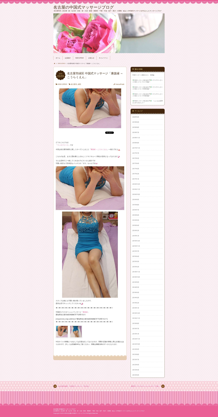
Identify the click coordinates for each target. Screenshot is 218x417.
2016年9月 (135, 199)
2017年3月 (135, 168)
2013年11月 (136, 318)
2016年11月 (136, 189)
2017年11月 (136, 148)
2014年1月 (135, 308)
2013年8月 (135, 323)
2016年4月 (135, 225)
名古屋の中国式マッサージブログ (64, 409)
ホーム (58, 58)
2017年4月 (135, 163)
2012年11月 (136, 339)
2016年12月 (136, 184)
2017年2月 (135, 174)
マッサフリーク (62, 145)
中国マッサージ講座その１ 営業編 (143, 75)
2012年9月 (135, 349)
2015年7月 (135, 251)
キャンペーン (103, 58)
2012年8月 (135, 354)
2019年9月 (135, 122)
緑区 (79, 84)
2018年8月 (135, 143)
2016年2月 (135, 230)
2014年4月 (135, 292)
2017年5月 (135, 158)
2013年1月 (135, 334)
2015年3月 (135, 261)
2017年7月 (135, 153)
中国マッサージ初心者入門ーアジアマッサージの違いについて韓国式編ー (147, 88)
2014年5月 (135, 287)
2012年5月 (135, 370)
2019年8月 (135, 127)
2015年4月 (135, 256)
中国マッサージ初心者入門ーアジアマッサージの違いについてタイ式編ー (147, 81)
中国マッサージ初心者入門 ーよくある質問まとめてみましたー (147, 101)
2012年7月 (135, 359)
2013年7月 (135, 328)
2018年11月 (136, 137)
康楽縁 (85, 312)
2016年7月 (135, 210)
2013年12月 (136, 313)
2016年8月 (135, 205)
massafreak (119, 84)
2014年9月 (135, 282)
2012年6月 (135, 364)
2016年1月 (135, 236)
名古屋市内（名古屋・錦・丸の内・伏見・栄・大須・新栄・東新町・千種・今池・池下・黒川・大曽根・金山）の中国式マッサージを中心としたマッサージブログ (99, 411)
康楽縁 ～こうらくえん (99, 149)
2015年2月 (135, 267)
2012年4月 (135, 375)
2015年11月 (136, 246)
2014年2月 (135, 303)
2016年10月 (136, 194)
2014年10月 (136, 277)
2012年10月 (136, 344)
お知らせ (91, 58)
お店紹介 (68, 58)
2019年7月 (135, 132)
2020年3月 (135, 117)
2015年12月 (136, 241)
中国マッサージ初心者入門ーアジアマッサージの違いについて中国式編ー (147, 95)
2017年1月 (135, 179)
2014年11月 (136, 272)
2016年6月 (135, 215)
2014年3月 (135, 297)
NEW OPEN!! (79, 58)
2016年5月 (135, 220)
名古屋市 (74, 84)
